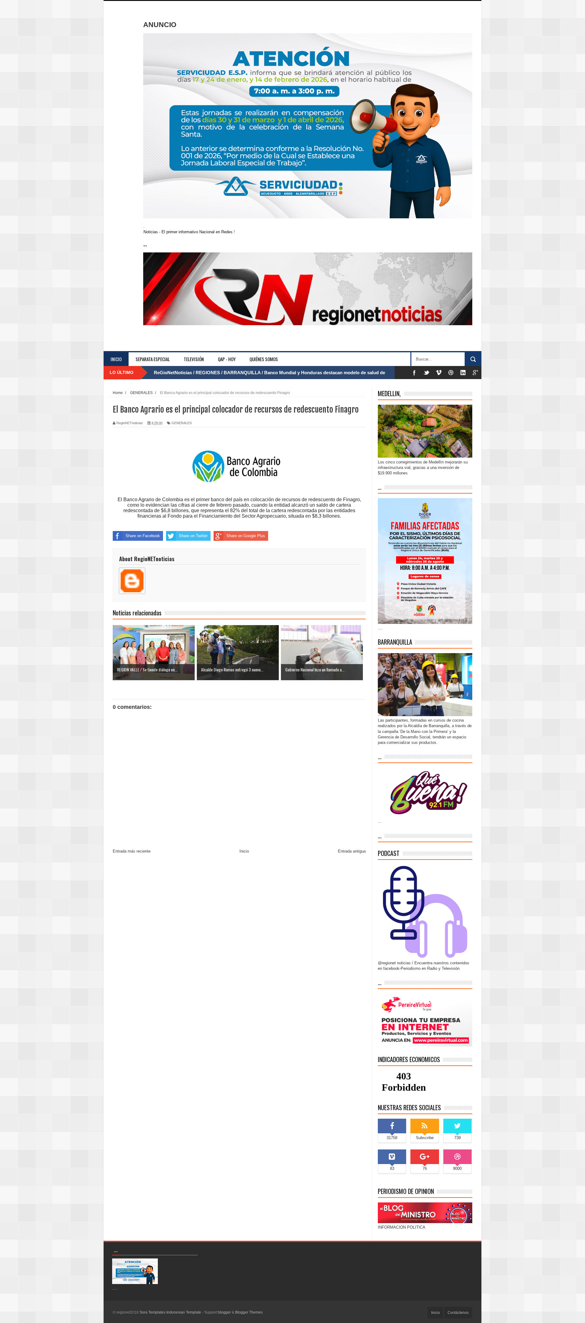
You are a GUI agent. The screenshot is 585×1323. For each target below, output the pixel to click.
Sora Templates (152, 1312)
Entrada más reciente (132, 851)
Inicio (116, 359)
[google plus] (475, 372)
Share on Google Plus (245, 535)
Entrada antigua (352, 851)
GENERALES (182, 423)
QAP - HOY (227, 359)
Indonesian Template (183, 1312)
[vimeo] (439, 372)
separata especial (153, 359)
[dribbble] (451, 372)
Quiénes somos (264, 359)
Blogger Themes (249, 1312)
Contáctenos (458, 1313)
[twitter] (426, 372)
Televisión (194, 359)
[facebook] (414, 372)
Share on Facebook (143, 535)
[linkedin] (463, 372)
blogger (224, 1312)
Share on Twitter (193, 535)
